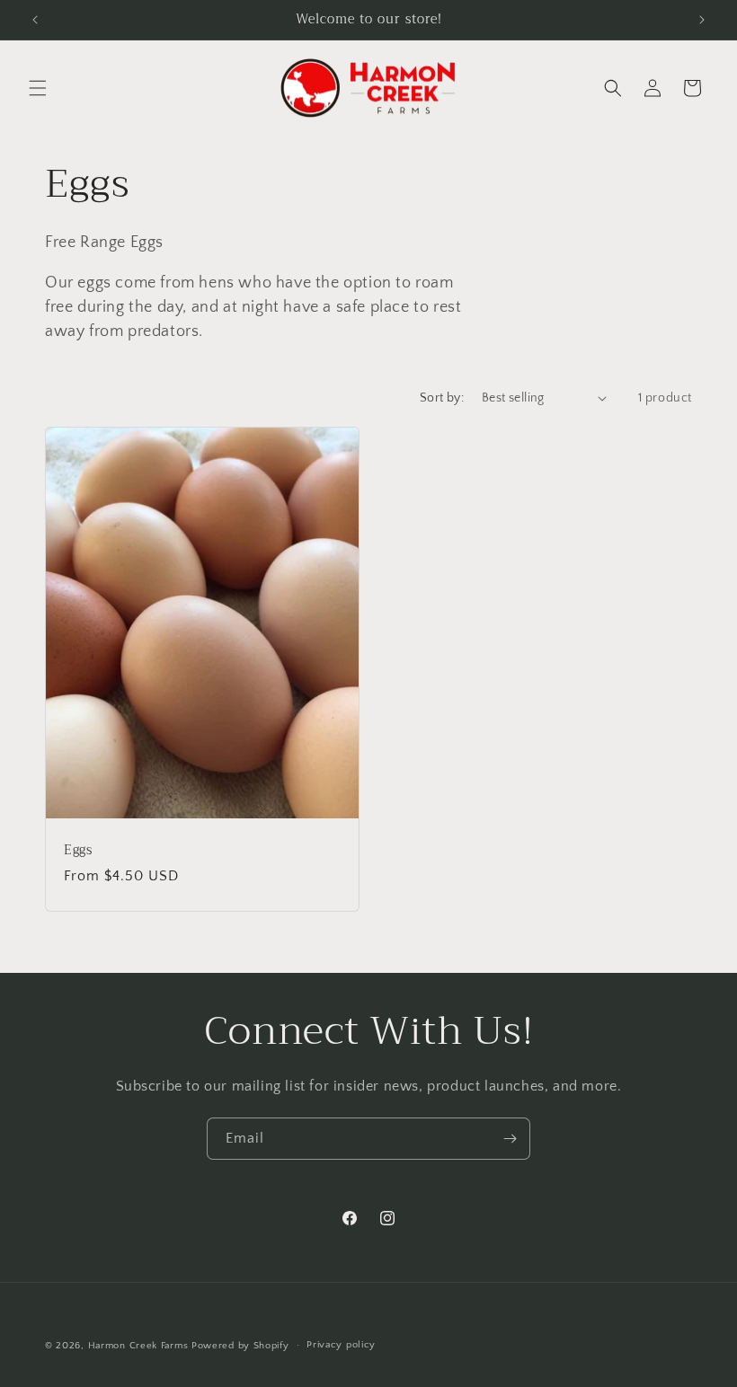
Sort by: (442, 398)
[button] (38, 88)
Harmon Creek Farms (138, 1345)
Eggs (78, 851)
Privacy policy (341, 1344)
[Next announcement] (702, 20)
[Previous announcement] (35, 20)
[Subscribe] (509, 1139)
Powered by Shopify (240, 1345)
